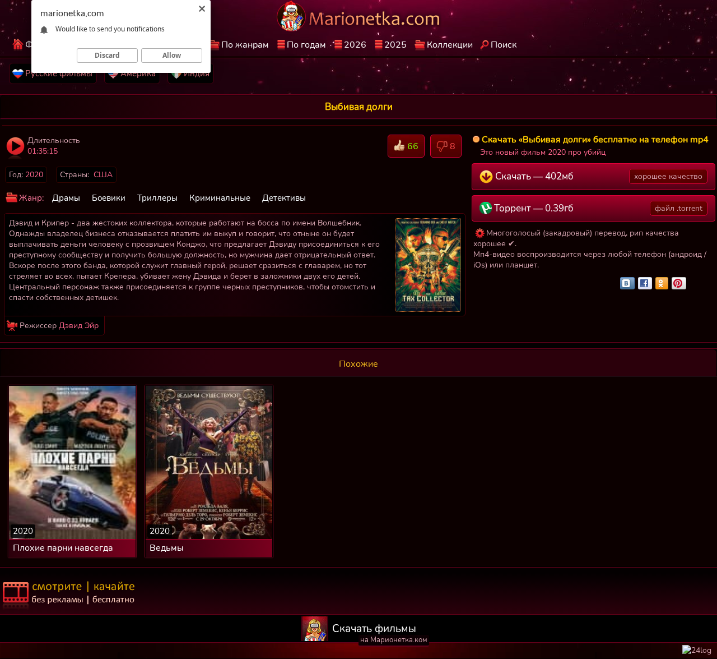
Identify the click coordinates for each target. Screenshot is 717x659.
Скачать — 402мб (598, 176)
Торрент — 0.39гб (597, 208)
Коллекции (450, 45)
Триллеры (157, 198)
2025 (395, 45)
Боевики (108, 198)
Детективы (284, 198)
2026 (355, 45)
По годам (306, 45)
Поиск (503, 45)
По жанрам (245, 45)
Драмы (66, 198)
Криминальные (219, 198)
